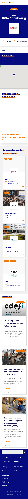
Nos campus (5, 50)
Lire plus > (7, 340)
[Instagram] (14, 457)
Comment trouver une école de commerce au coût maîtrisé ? (13, 371)
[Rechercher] (24, 452)
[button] (14, 75)
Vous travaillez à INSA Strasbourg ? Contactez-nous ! (14, 137)
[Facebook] (10, 457)
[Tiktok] (21, 457)
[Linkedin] (17, 457)
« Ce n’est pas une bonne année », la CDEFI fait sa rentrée (13, 323)
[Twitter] (7, 457)
